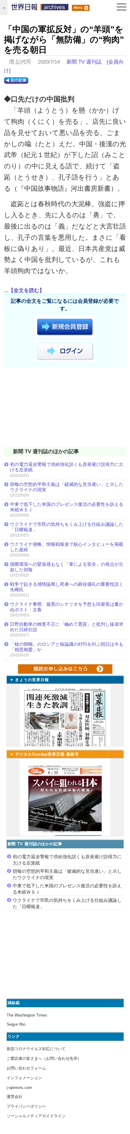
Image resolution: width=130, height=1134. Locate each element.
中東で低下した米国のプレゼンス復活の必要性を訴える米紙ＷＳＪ (66, 507)
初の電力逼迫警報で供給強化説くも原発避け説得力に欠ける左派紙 (66, 467)
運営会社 (14, 1096)
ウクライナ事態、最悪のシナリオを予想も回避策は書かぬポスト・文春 (66, 607)
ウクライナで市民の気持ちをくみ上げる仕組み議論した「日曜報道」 (66, 527)
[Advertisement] (65, 408)
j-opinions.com (19, 1087)
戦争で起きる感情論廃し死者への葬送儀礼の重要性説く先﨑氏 (66, 587)
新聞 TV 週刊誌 (84, 62)
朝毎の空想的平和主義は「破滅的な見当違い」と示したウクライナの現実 (66, 487)
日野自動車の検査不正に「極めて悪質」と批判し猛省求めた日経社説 (66, 626)
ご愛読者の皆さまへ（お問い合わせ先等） (44, 1058)
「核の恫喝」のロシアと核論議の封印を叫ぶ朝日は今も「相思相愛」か (66, 646)
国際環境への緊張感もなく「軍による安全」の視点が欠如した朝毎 (66, 567)
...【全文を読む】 (24, 290)
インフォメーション (24, 1078)
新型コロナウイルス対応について (36, 1049)
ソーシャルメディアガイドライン (36, 1116)
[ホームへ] (40, 8)
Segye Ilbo (16, 1024)
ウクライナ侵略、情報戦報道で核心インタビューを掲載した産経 (66, 547)
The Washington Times (27, 1015)
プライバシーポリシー (26, 1106)
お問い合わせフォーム (26, 1068)
